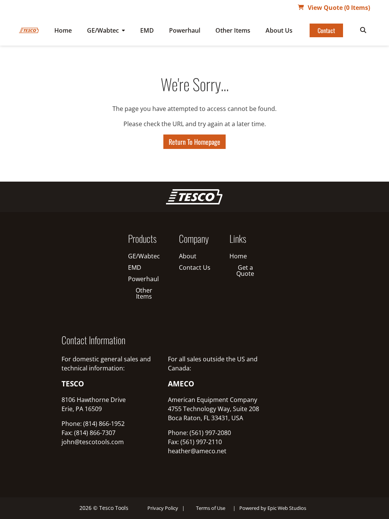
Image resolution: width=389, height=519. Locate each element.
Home (63, 30)
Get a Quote (245, 270)
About (187, 256)
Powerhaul (184, 30)
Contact (326, 30)
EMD (147, 30)
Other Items (232, 30)
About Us (279, 30)
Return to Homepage (194, 142)
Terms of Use (210, 508)
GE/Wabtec (103, 30)
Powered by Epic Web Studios (272, 508)
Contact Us (194, 267)
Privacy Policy (162, 508)
